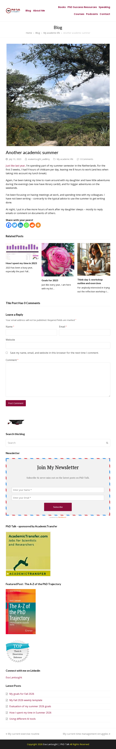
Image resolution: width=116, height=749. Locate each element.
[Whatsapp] (26, 225)
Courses (79, 14)
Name (10, 326)
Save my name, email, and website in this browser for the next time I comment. (54, 352)
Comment (12, 360)
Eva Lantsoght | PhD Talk (56, 744)
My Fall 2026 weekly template (25, 700)
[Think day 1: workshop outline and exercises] (93, 259)
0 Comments (86, 159)
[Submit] (107, 442)
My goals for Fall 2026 (21, 693)
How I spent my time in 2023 (21, 263)
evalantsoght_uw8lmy (39, 159)
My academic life (65, 159)
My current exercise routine (23, 733)
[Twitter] (14, 225)
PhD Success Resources (82, 7)
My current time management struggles (85, 733)
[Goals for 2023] (58, 259)
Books (62, 7)
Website (10, 339)
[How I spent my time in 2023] (22, 251)
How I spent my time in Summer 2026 (30, 712)
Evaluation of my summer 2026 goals (30, 706)
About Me (39, 10)
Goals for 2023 (50, 280)
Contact (105, 14)
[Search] (58, 442)
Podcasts (92, 14)
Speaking (104, 7)
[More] (38, 225)
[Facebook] (8, 225)
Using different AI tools (22, 718)
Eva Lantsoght (14, 677)
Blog (28, 10)
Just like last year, (16, 165)
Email (63, 326)
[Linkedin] (20, 225)
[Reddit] (32, 225)
